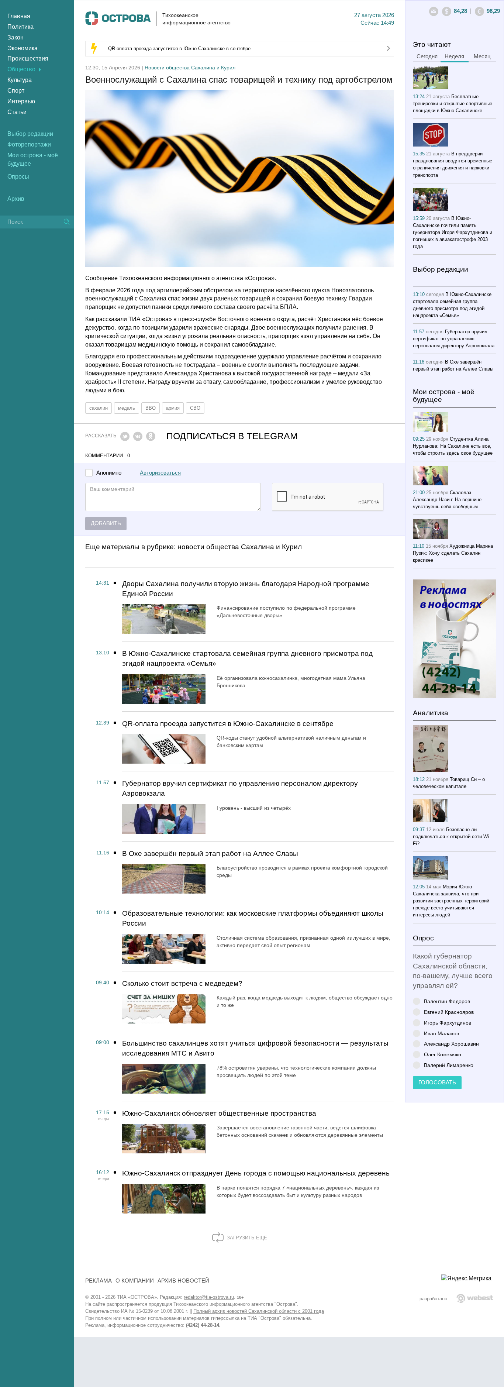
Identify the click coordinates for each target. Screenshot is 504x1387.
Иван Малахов (441, 1033)
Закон (15, 37)
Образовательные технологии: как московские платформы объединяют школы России (252, 918)
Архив (15, 199)
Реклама (98, 1281)
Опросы (18, 176)
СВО (195, 408)
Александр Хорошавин (451, 1043)
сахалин (98, 408)
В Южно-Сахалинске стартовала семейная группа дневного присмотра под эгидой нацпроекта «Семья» (247, 658)
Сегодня (427, 56)
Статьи (17, 112)
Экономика (22, 48)
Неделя (454, 56)
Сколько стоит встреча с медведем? (182, 983)
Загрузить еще (246, 1237)
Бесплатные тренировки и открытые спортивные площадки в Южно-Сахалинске (452, 103)
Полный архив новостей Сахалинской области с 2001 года (258, 1311)
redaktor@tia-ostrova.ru (209, 1297)
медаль (126, 408)
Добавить (106, 523)
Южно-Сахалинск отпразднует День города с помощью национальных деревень (256, 1173)
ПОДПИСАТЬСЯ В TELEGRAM (232, 436)
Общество (21, 69)
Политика (20, 27)
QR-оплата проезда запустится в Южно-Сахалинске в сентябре (179, 48)
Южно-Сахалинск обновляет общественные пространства (219, 1113)
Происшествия (27, 58)
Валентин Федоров (447, 1001)
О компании (134, 1281)
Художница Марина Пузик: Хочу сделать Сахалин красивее (453, 553)
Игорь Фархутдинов (447, 1022)
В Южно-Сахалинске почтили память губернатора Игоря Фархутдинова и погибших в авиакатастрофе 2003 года (452, 232)
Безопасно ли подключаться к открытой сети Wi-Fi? (451, 836)
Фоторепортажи (29, 144)
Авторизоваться (160, 473)
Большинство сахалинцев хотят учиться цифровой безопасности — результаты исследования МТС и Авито (255, 1048)
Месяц (482, 56)
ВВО (150, 408)
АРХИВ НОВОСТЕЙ (183, 1281)
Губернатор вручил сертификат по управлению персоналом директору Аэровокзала (240, 788)
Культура (19, 80)
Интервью (21, 101)
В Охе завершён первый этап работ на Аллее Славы (210, 853)
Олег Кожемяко (442, 1054)
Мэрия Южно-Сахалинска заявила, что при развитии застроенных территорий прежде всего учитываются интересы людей (451, 901)
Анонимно (108, 473)
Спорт (15, 90)
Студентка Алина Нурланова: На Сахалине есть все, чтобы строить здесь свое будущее (453, 446)
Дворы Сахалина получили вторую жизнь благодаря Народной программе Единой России (245, 589)
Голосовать (437, 1082)
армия (173, 408)
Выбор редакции (30, 134)
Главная (18, 16)
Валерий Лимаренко (448, 1065)
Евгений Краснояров (449, 1012)
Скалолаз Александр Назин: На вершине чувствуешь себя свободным (447, 499)
